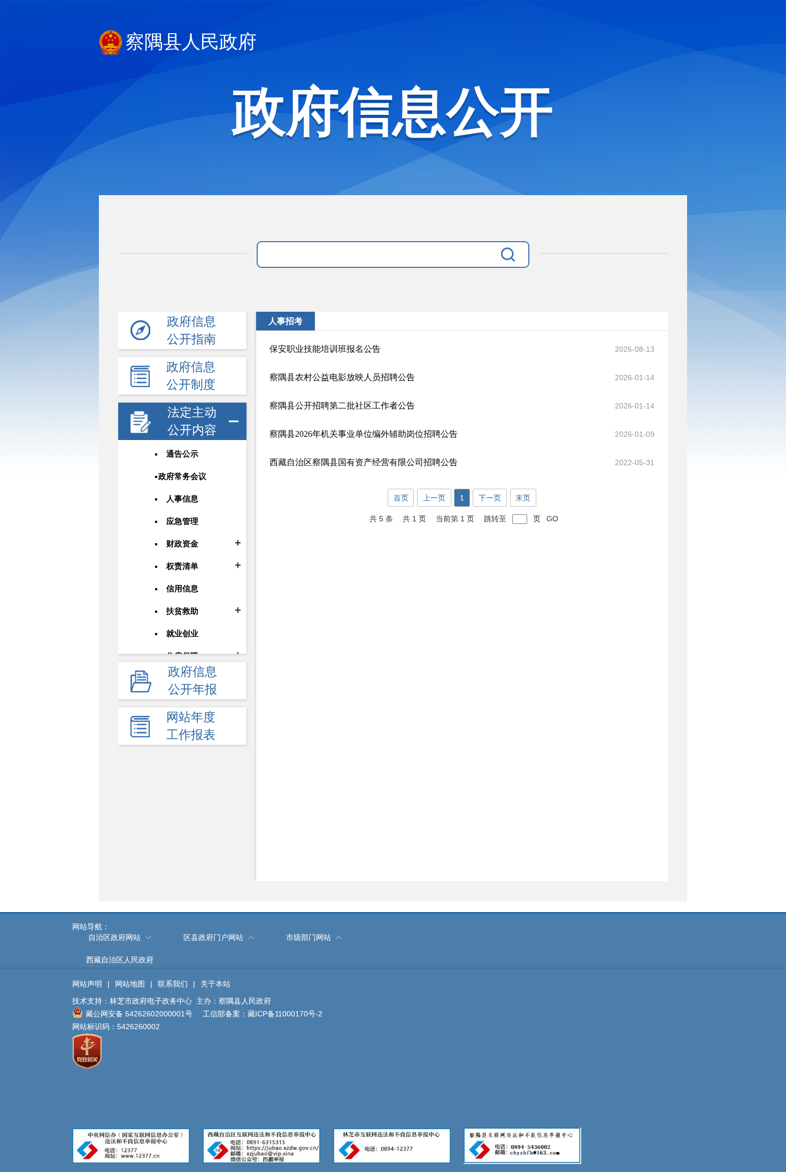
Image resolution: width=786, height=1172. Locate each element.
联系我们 (173, 984)
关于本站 (215, 984)
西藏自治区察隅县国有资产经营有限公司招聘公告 (363, 462)
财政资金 (182, 543)
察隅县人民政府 (191, 42)
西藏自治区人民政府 (119, 959)
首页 (401, 498)
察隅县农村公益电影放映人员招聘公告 (342, 377)
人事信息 (182, 499)
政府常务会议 (182, 476)
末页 (522, 498)
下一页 (490, 498)
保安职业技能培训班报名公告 (325, 348)
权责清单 (182, 566)
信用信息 (182, 588)
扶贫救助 (182, 611)
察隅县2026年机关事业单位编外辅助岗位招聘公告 (363, 433)
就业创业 (182, 633)
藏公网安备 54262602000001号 (139, 1013)
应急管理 (182, 521)
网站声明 (87, 984)
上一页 (434, 498)
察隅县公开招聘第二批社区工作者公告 (342, 405)
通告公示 (182, 454)
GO (552, 518)
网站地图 (130, 984)
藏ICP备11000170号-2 (285, 1013)
